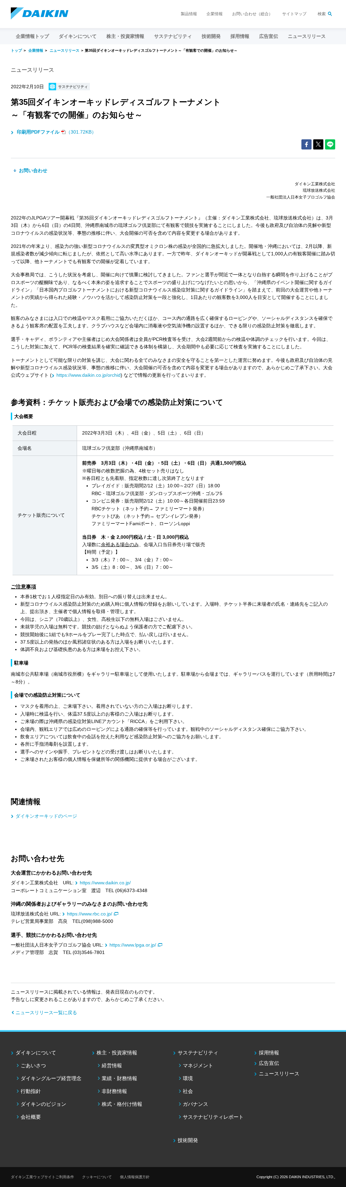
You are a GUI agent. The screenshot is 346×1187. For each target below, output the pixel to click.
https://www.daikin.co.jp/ (105, 882)
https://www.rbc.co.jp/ (89, 913)
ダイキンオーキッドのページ (46, 816)
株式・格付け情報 (122, 1104)
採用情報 (239, 36)
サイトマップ (294, 13)
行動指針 (31, 1091)
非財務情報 (114, 1091)
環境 (188, 1078)
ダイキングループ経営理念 (51, 1078)
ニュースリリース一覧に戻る (46, 1012)
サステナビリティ (198, 1052)
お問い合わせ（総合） (252, 13)
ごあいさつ (33, 1065)
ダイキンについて (36, 1052)
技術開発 (211, 36)
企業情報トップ (32, 36)
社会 (188, 1091)
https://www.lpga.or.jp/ (132, 945)
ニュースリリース (307, 36)
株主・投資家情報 (117, 1052)
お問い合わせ (32, 170)
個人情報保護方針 (135, 1177)
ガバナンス (195, 1104)
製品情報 (189, 13)
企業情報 (214, 13)
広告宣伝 (269, 1063)
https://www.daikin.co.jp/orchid (88, 375)
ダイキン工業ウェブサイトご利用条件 (42, 1177)
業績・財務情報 (119, 1078)
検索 (322, 13)
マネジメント (198, 1065)
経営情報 (112, 1065)
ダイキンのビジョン (43, 1104)
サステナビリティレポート (213, 1117)
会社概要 (31, 1117)
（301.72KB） (56, 132)
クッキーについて (97, 1177)
